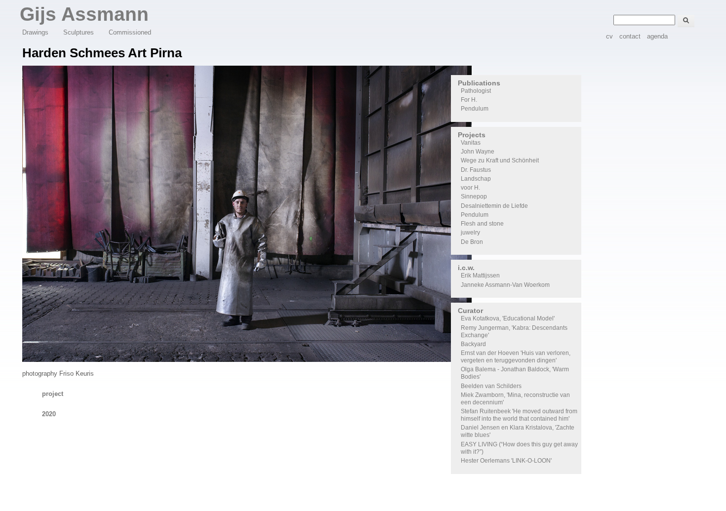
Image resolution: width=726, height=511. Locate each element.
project (52, 393)
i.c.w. (466, 268)
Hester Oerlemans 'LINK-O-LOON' (506, 460)
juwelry (470, 232)
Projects (471, 135)
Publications (479, 83)
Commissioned (130, 32)
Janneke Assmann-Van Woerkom (505, 284)
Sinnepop (474, 196)
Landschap (476, 178)
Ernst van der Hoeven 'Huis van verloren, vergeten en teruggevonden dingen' (515, 357)
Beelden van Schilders (491, 386)
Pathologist (476, 90)
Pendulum (474, 108)
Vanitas (471, 142)
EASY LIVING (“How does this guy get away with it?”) (519, 448)
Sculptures (78, 32)
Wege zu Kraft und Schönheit (500, 160)
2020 (49, 414)
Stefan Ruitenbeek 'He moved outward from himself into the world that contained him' (519, 415)
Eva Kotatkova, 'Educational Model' (508, 318)
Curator (470, 310)
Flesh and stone (482, 223)
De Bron (472, 241)
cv (609, 36)
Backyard (473, 344)
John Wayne (477, 151)
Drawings (35, 32)
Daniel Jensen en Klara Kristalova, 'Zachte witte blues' (517, 431)
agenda (657, 36)
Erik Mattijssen (480, 275)
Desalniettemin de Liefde (494, 205)
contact (630, 36)
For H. (469, 99)
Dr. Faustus (476, 169)
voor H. (470, 187)
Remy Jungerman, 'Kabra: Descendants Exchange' (514, 331)
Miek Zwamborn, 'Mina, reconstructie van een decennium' (515, 399)
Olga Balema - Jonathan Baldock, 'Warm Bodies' (515, 373)
